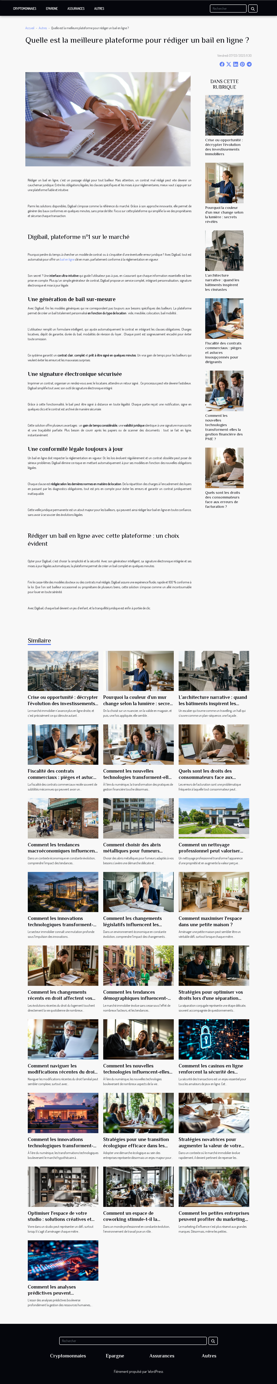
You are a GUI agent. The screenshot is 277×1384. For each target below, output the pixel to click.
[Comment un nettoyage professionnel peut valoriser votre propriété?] (214, 818)
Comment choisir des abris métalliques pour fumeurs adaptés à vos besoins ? (132, 851)
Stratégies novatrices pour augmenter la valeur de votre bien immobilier (210, 1145)
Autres (99, 8)
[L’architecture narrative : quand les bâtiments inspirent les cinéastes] (224, 250)
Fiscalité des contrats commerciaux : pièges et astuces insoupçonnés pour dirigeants (63, 777)
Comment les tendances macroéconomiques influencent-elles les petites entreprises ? (63, 851)
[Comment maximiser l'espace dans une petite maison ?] (214, 892)
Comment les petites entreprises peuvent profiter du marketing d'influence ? (214, 1219)
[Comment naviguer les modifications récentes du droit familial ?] (63, 1039)
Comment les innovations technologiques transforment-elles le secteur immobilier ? (60, 924)
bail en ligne (67, 259)
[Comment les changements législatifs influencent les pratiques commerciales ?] (138, 892)
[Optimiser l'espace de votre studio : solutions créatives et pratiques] (63, 1186)
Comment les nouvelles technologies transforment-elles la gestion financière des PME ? (138, 777)
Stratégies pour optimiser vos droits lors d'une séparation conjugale (211, 998)
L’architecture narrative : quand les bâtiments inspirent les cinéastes (213, 703)
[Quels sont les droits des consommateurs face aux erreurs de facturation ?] (224, 467)
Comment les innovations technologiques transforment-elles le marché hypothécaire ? (60, 1145)
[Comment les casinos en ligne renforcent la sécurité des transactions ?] (214, 1039)
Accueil (29, 28)
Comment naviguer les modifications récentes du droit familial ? (62, 1072)
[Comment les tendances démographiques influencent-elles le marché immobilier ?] (138, 965)
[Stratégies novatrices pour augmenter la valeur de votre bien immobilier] (214, 1113)
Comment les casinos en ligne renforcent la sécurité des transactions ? (211, 1072)
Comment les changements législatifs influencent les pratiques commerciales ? (132, 924)
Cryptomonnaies (24, 8)
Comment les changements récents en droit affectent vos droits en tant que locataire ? (60, 998)
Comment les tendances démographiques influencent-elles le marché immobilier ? (135, 998)
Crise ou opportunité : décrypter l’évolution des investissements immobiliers (63, 703)
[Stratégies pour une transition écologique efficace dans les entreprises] (138, 1113)
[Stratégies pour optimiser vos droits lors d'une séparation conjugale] (214, 965)
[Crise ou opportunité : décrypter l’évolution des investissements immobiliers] (224, 115)
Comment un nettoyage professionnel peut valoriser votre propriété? (209, 851)
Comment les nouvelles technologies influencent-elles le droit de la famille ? (136, 1072)
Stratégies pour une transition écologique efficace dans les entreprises (136, 1145)
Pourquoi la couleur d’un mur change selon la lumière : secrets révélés (138, 703)
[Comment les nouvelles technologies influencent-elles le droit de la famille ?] (138, 1039)
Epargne (52, 8)
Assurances (76, 8)
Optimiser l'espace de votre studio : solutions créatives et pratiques (59, 1219)
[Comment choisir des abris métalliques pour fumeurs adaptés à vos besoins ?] (138, 818)
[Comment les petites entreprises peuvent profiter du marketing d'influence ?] (214, 1186)
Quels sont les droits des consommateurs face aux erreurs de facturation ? (206, 777)
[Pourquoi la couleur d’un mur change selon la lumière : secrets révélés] (224, 183)
